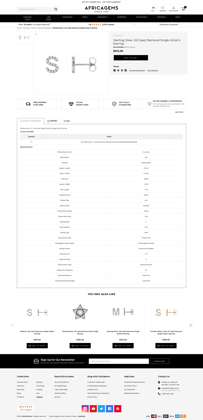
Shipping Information (131, 393)
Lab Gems (48, 18)
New (38, 393)
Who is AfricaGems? (61, 382)
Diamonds (67, 17)
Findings (161, 17)
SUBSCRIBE (159, 361)
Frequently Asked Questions (134, 382)
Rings (85, 17)
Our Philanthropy (60, 386)
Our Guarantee (129, 389)
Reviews (57, 397)
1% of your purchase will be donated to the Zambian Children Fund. (168, 105)
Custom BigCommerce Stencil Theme (63, 416)
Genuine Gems (27, 18)
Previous (12, 325)
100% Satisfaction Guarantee (98, 393)
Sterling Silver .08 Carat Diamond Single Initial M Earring (123, 332)
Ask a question (153, 70)
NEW (178, 17)
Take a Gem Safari (61, 389)
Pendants (102, 17)
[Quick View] (35, 321)
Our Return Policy (130, 386)
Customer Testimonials (96, 382)
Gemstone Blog (60, 393)
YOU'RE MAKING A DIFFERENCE (167, 101)
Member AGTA (92, 389)
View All (39, 397)
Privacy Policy (92, 397)
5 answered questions (137, 70)
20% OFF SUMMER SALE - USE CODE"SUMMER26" (101, 2)
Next (191, 325)
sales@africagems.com (170, 388)
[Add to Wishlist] (39, 321)
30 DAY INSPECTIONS (82, 103)
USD (153, 11)
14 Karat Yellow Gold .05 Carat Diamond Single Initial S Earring (166, 332)
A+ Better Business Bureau (97, 386)
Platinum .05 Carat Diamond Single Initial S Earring (37, 332)
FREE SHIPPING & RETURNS (40, 103)
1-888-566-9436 (168, 394)
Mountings (141, 17)
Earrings (121, 17)
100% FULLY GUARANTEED (125, 103)
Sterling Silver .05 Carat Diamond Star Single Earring (80, 332)
